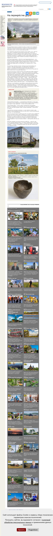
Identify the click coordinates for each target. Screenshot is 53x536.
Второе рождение (29, 442)
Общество (1, 21)
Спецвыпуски (1, 32)
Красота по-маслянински (12, 410)
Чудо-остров (28, 426)
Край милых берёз (30, 309)
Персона (1, 23)
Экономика (1, 20)
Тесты (1, 34)
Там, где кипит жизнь (30, 393)
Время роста (28, 459)
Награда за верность (30, 409)
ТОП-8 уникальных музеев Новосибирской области (14, 311)
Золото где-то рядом (14, 393)
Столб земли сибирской (12, 443)
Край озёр (11, 426)
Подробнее (33, 530)
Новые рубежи (28, 278)
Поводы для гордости (15, 344)
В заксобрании (2, 19)
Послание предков (30, 227)
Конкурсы (1, 33)
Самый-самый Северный (28, 361)
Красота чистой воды (31, 328)
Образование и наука (2, 22)
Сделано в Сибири (30, 210)
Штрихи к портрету (14, 210)
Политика (1, 17)
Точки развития (13, 261)
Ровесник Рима (13, 492)
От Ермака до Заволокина (28, 476)
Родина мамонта (29, 377)
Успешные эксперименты (28, 244)
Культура (1, 24)
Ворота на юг (12, 278)
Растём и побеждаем (14, 294)
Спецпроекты (1, 25)
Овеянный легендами (15, 328)
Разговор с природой (15, 227)
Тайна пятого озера (14, 360)
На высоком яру (29, 294)
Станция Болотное (14, 244)
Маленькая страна (30, 261)
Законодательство (2, 18)
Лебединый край (29, 344)
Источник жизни (13, 475)
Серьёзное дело (13, 459)
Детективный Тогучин (31, 492)
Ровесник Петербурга (15, 377)
